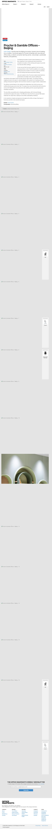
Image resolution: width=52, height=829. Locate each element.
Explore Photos (15, 812)
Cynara (45, 325)
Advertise (24, 811)
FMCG (5, 74)
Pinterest (36, 813)
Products (23, 4)
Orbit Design (7, 51)
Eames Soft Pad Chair (45, 357)
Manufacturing (10, 74)
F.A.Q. (3, 812)
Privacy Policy (38, 825)
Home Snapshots (45, 815)
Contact (3, 815)
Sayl (45, 257)
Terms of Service (45, 825)
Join (45, 6)
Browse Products (15, 813)
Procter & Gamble (8, 64)
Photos (14, 4)
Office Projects (5, 4)
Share (6, 40)
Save (6, 38)
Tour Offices (14, 811)
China (8, 71)
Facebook (36, 812)
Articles (39, 4)
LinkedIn (35, 815)
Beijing (5, 71)
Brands (31, 4)
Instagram (36, 811)
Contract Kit (44, 811)
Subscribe (26, 790)
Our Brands (14, 815)
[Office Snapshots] (9, 1)
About (3, 811)
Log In (48, 6)
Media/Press (4, 813)
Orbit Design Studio (8, 62)
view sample (41, 783)
